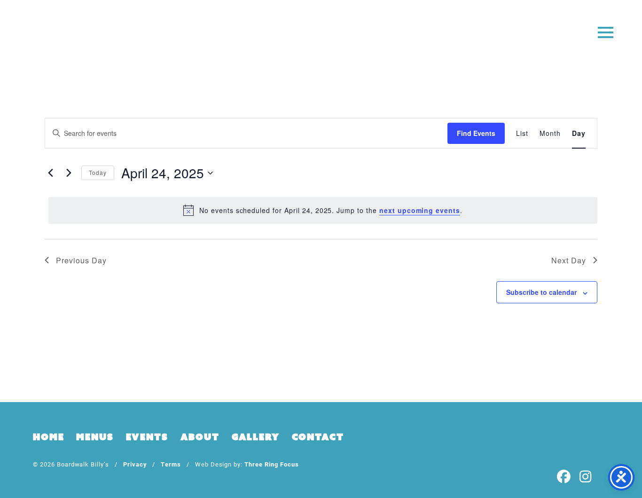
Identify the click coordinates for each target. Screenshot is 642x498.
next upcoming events (419, 210)
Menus (94, 437)
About (199, 437)
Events (147, 437)
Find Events (476, 133)
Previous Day (81, 260)
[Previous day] (50, 173)
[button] (606, 32)
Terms (171, 464)
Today (98, 172)
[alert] (322, 210)
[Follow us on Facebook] (564, 477)
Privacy (135, 464)
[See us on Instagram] (585, 477)
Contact (318, 437)
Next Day (568, 260)
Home (48, 437)
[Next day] (68, 173)
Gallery (256, 437)
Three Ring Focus (271, 464)
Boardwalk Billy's (321, 36)
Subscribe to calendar (541, 292)
